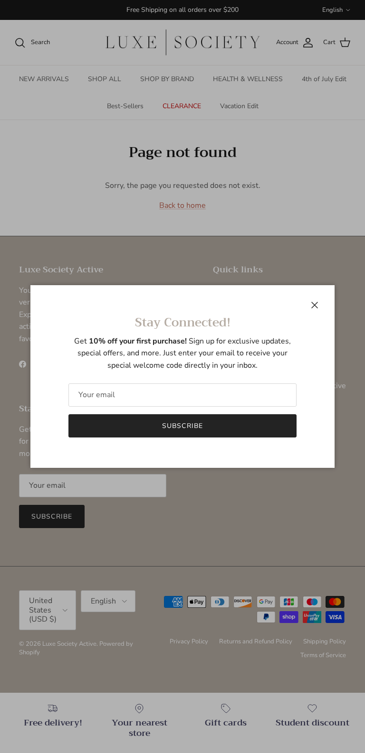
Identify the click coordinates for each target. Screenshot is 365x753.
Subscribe (182, 425)
